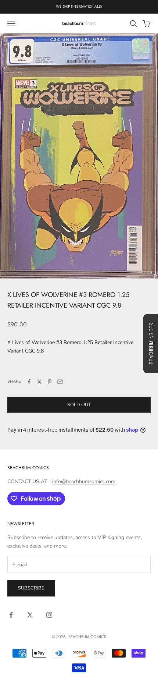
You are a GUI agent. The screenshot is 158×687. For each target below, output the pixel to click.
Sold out (79, 404)
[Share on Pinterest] (50, 382)
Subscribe (31, 588)
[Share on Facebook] (29, 382)
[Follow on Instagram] (49, 615)
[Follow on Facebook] (11, 615)
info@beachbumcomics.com (83, 481)
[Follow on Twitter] (30, 615)
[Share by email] (60, 382)
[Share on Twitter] (39, 382)
